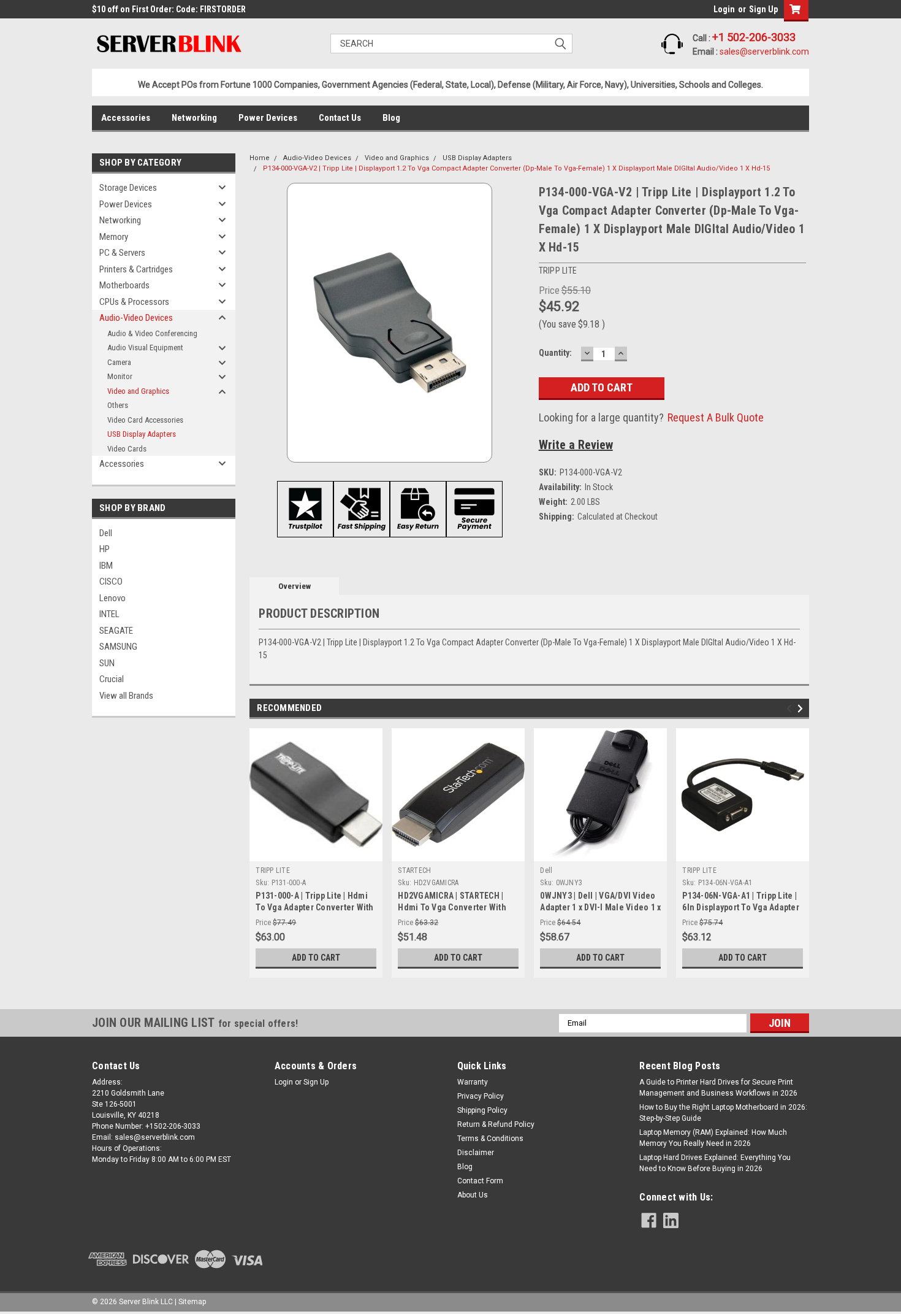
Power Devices (267, 117)
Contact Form (480, 1181)
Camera (119, 362)
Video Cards (126, 448)
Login (724, 9)
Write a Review (576, 444)
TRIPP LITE (273, 870)
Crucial (111, 679)
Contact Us (340, 117)
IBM (106, 565)
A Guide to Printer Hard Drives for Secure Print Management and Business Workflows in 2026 (718, 1087)
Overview (294, 586)
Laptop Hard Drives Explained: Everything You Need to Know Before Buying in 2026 (715, 1163)
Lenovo (112, 598)
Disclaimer (475, 1152)
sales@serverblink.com (764, 51)
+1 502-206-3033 (754, 37)
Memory (113, 236)
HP (104, 549)
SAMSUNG (118, 646)
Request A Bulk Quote (715, 417)
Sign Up (763, 9)
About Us (472, 1195)
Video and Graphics (138, 391)
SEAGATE (116, 630)
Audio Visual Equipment (145, 347)
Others (117, 405)
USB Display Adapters (141, 434)
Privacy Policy (480, 1096)
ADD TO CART (316, 957)
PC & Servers (122, 252)
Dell (105, 533)
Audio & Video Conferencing (152, 333)
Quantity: (555, 353)
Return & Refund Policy (495, 1124)
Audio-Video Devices (136, 317)
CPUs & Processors (134, 301)
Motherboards (124, 285)
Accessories (125, 117)
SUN (107, 663)
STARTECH (414, 870)
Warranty (472, 1082)
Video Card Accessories (145, 420)
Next (802, 708)
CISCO (111, 581)
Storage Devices (128, 187)
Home (259, 158)
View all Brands (126, 695)
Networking (194, 117)
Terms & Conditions (490, 1138)
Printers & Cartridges (136, 269)
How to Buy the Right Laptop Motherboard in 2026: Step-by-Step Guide (723, 1113)
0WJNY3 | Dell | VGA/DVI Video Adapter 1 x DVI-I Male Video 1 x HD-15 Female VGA (600, 907)
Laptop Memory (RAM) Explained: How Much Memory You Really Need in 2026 (713, 1138)
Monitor (119, 376)
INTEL (109, 614)
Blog (391, 117)
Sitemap (192, 1301)
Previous (791, 708)
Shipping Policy (482, 1110)
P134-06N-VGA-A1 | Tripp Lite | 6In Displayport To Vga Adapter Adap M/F (740, 907)
